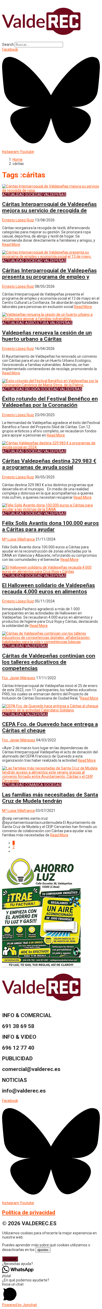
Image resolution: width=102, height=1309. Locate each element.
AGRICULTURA (37, 323)
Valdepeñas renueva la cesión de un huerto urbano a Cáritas (47, 336)
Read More (11, 244)
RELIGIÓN (32, 389)
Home (17, 159)
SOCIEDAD (34, 194)
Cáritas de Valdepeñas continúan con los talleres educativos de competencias (48, 662)
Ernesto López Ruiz (18, 220)
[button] (51, 1264)
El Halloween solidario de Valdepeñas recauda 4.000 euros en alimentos (48, 588)
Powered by (19, 1305)
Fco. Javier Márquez (18, 678)
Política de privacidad (28, 1212)
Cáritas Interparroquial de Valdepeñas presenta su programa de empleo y (49, 273)
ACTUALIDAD (13, 194)
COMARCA (34, 785)
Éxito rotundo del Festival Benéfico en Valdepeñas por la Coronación (50, 402)
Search (8, 44)
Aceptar (10, 1259)
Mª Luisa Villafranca (18, 539)
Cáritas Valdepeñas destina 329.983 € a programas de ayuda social (49, 464)
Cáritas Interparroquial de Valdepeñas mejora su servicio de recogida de (49, 207)
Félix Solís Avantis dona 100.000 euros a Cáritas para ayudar (50, 526)
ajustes (42, 1250)
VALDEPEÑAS (54, 194)
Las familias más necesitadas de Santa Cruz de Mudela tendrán (50, 798)
